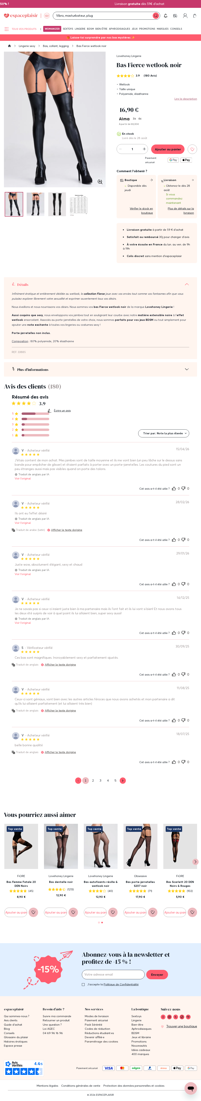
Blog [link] (7, 1029)
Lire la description (186, 99)
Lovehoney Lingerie (129, 56)
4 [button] (108, 780)
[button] (165, 15)
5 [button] (115, 780)
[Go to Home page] (27, 16)
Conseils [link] (9, 1033)
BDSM (90, 28)
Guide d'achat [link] (13, 1024)
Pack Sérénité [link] (93, 1024)
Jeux (135, 28)
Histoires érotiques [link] (15, 1041)
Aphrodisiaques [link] (141, 1029)
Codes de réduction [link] (97, 1029)
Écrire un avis (62, 410)
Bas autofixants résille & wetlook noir (101, 884)
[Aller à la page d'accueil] (9, 46)
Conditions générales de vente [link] (80, 1085)
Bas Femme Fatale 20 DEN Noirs (21, 884)
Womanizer (52, 28)
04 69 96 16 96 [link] (53, 1033)
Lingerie (80, 28)
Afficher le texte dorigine (66, 530)
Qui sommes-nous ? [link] (16, 1016)
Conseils (176, 28)
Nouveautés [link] (139, 1045)
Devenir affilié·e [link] (94, 1037)
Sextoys (68, 28)
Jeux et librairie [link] (141, 1037)
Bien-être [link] (137, 1024)
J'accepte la (113, 984)
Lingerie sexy (27, 46)
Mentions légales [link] (47, 1085)
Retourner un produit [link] (56, 1020)
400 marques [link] (140, 1054)
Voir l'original (23, 478)
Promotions (147, 28)
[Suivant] (195, 862)
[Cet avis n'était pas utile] (183, 487)
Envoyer (157, 975)
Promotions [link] (139, 1041)
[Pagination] (14, 204)
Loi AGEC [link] (49, 1029)
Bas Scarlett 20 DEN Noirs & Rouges (180, 884)
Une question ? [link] (52, 1024)
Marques (163, 28)
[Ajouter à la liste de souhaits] (192, 149)
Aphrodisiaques (119, 28)
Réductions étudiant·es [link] (99, 1033)
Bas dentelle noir (61, 882)
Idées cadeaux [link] (141, 1050)
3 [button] (100, 780)
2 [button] (93, 780)
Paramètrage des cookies (101, 1041)
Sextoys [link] (136, 1016)
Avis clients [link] (10, 1020)
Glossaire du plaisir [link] (16, 1037)
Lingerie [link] (137, 1020)
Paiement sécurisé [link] (96, 1020)
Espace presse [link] (13, 1045)
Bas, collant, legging (56, 46)
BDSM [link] (135, 1033)
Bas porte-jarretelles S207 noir (140, 884)
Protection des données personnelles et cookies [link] (133, 1085)
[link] (175, 15)
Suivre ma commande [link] (57, 1016)
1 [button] (86, 780)
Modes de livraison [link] (97, 1016)
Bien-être (101, 28)
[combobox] (163, 433)
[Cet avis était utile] (174, 488)
